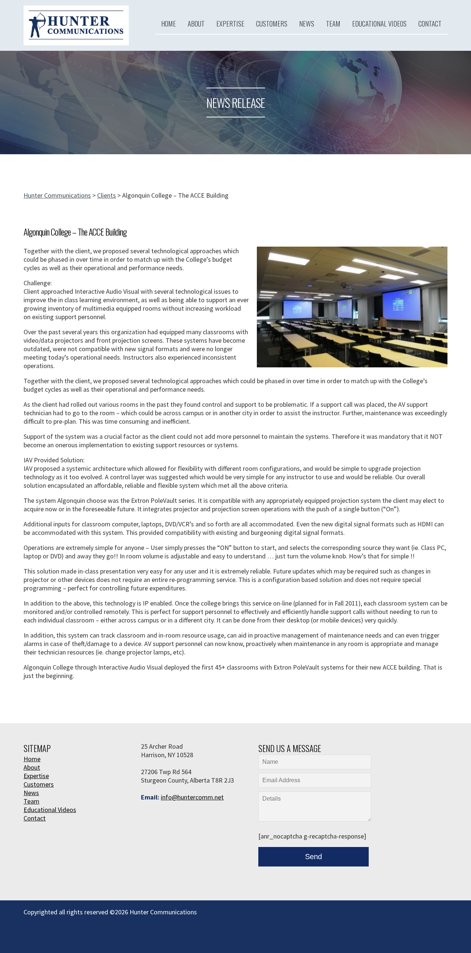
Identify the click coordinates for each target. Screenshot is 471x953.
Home (168, 23)
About (196, 23)
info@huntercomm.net (192, 797)
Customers (271, 23)
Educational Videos (379, 23)
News (306, 23)
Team (333, 23)
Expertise (230, 23)
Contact (430, 23)
